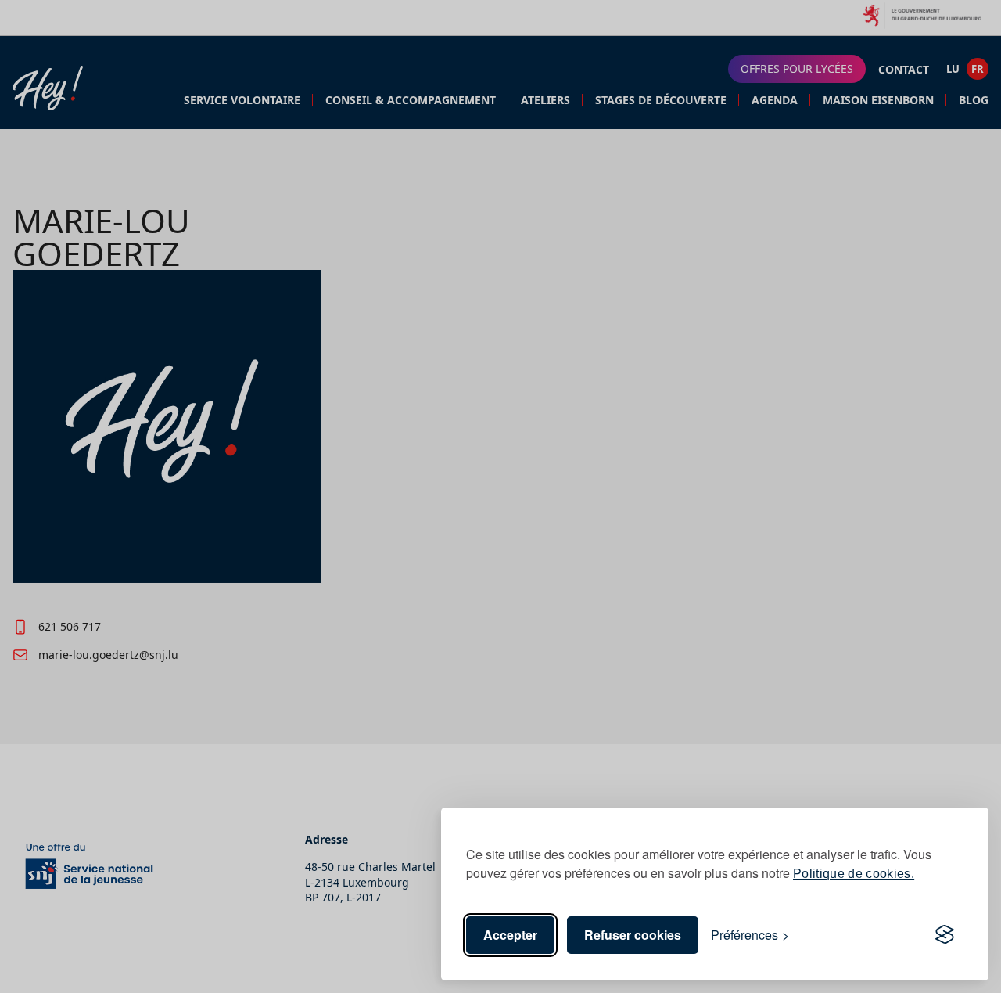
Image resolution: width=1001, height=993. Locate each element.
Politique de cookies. (853, 873)
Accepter (510, 935)
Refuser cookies (632, 935)
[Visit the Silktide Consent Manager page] (944, 935)
